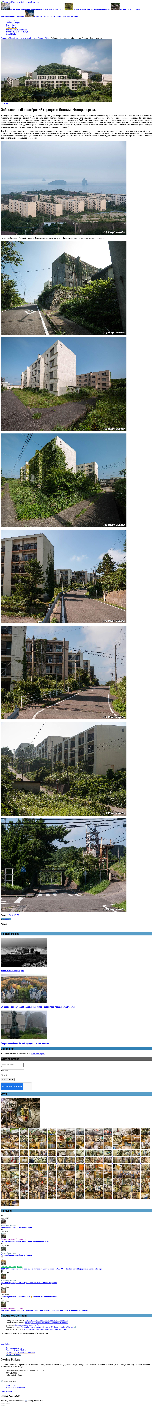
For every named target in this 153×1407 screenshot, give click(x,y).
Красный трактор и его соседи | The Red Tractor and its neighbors (29, 1283)
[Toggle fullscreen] (7, 1403)
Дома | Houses (11, 27)
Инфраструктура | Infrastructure (13, 1239)
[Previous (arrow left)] (2, 1405)
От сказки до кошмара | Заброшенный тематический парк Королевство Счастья (38, 1007)
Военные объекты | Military (16, 29)
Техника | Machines (8, 1225)
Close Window (6, 1391)
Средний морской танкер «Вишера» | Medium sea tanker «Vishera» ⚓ (49, 1327)
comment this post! (38, 1054)
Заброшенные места (14, 1348)
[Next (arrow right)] (4, 1405)
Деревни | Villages (13, 23)
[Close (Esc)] (2, 1403)
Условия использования (15, 1387)
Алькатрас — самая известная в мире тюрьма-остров (46, 1321)
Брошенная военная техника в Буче (16, 1227)
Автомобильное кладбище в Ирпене (16, 1255)
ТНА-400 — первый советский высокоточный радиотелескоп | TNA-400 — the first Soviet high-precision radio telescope (51, 1269)
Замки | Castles (11, 25)
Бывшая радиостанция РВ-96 (27, 1325)
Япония (8, 919)
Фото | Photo (11, 34)
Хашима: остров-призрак (12, 970)
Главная (4, 38)
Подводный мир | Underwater (17, 1350)
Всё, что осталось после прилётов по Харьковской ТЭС (25, 1241)
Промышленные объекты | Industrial (20, 1352)
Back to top (5, 1344)
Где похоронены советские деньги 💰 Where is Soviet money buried (29, 1297)
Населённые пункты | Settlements (22, 38)
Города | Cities (11, 20)
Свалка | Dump (7, 1294)
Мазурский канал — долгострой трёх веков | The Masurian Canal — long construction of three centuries (44, 1310)
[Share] (4, 1403)
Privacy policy (11, 1385)
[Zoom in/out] (9, 1403)
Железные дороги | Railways (17, 32)
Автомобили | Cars (8, 1253)
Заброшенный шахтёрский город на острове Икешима (26, 1043)
